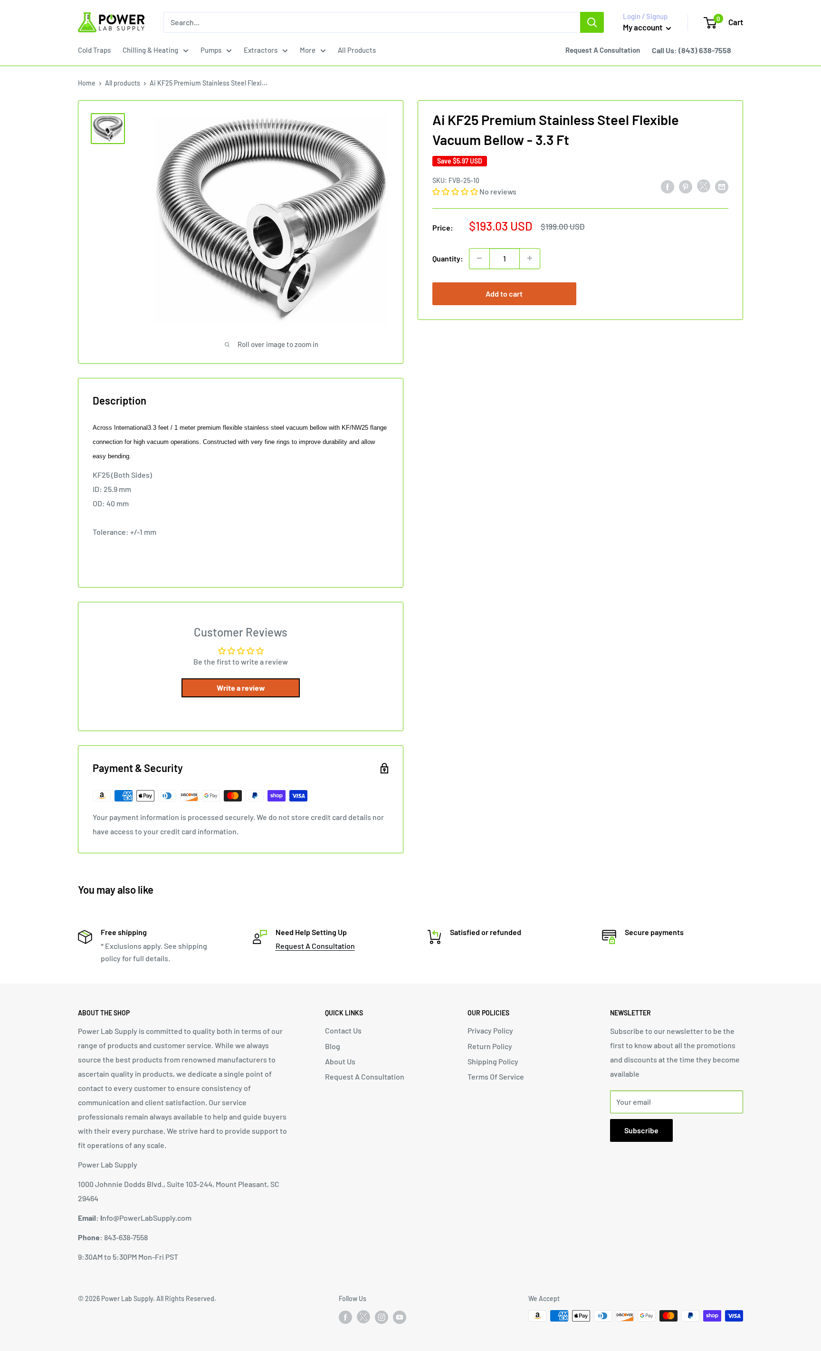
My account (643, 27)
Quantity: (447, 257)
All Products (357, 50)
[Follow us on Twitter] (363, 1318)
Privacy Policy (490, 1030)
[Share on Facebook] (667, 186)
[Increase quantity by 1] (530, 258)
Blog (332, 1046)
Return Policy (490, 1046)
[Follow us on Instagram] (381, 1316)
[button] (455, 190)
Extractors (260, 50)
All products (122, 83)
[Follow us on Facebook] (345, 1316)
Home (86, 83)
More (307, 50)
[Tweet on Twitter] (703, 188)
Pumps (210, 50)
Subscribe (641, 1130)
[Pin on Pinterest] (685, 186)
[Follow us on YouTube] (399, 1316)
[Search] (592, 22)
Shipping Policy (493, 1061)
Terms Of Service (496, 1076)
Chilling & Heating (150, 50)
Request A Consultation (315, 945)
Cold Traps (94, 50)
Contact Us (343, 1030)
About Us (340, 1061)
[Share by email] (721, 186)
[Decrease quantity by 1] (479, 258)
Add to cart (504, 293)
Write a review (241, 687)
